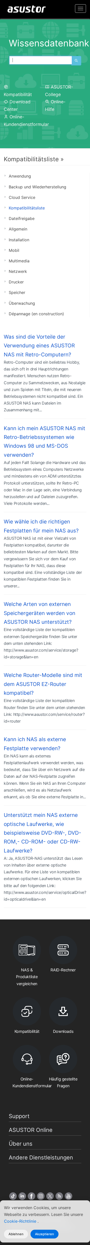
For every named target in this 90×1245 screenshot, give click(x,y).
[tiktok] (13, 1196)
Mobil (14, 250)
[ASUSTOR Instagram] (40, 1196)
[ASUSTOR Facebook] (31, 1196)
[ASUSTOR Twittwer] (50, 1196)
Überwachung (22, 303)
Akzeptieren (44, 1234)
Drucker (16, 281)
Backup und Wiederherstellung (37, 186)
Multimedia (19, 260)
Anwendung (20, 176)
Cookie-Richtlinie (21, 1221)
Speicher (17, 292)
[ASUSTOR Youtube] (68, 1196)
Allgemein (18, 228)
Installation (19, 239)
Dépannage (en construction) (36, 313)
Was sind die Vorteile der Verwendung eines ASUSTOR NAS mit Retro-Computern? (39, 346)
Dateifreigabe (21, 218)
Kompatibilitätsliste (27, 207)
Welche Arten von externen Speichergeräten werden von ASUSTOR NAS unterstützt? (39, 613)
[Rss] (59, 1196)
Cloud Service (22, 197)
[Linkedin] (22, 1196)
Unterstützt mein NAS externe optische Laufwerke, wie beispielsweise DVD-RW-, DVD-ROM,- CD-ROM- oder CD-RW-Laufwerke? (42, 832)
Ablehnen (16, 1234)
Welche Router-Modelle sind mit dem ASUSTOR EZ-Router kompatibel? (43, 684)
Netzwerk (18, 271)
